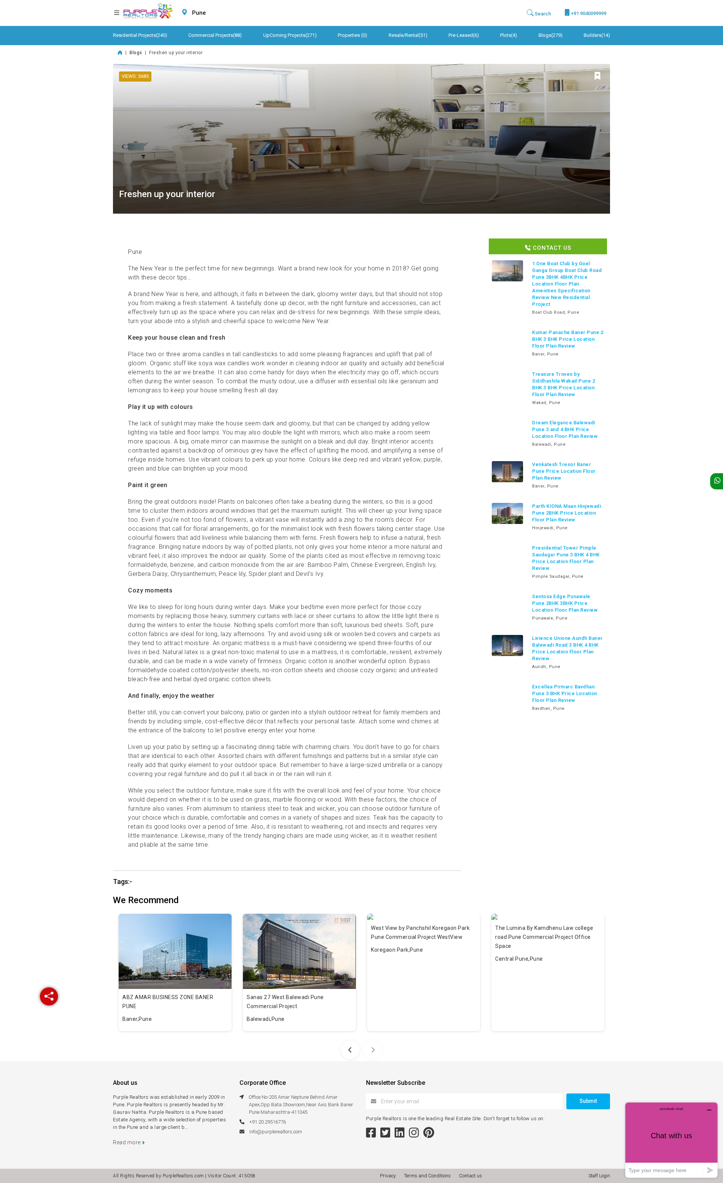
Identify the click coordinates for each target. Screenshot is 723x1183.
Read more (127, 1142)
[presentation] (350, 1049)
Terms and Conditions (428, 1175)
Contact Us (551, 247)
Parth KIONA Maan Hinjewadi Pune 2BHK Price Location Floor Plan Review (566, 512)
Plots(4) (508, 35)
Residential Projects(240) (140, 35)
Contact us (470, 1175)
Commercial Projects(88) (215, 35)
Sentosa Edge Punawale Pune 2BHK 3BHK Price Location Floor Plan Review (565, 603)
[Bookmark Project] (597, 76)
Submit (588, 1101)
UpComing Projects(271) (290, 35)
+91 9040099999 (588, 13)
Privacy (389, 1175)
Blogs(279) (550, 35)
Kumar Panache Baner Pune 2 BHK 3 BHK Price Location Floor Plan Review (567, 339)
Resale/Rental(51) (408, 35)
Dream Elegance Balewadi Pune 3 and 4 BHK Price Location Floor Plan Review (565, 429)
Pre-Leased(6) (463, 35)
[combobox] (217, 13)
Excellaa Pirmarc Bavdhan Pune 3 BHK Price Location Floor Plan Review (564, 693)
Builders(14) (597, 35)
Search (542, 14)
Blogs (136, 52)
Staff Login (599, 1175)
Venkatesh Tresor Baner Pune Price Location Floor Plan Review (564, 471)
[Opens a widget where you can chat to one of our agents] (671, 1139)
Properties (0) (352, 35)
